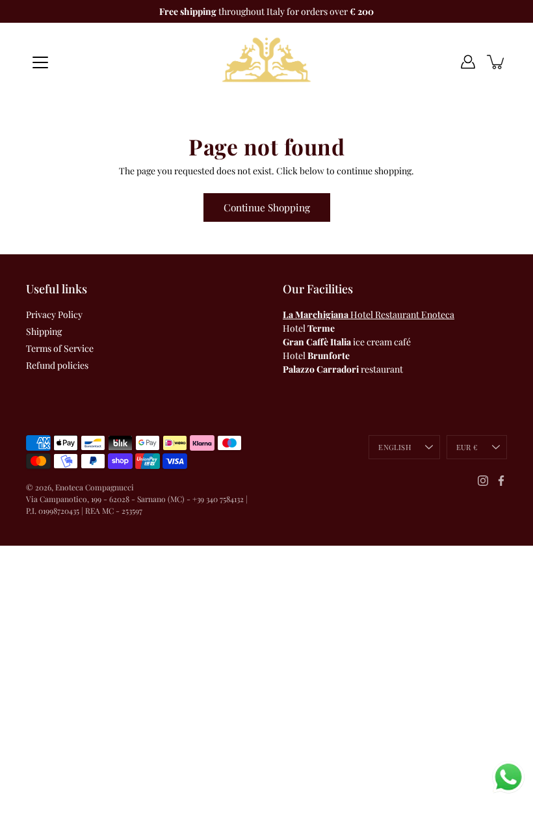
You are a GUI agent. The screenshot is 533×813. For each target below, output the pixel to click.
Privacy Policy (54, 314)
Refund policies (57, 365)
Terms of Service (60, 348)
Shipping (44, 331)
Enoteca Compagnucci (94, 487)
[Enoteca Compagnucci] (266, 61)
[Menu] (40, 62)
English (394, 447)
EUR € (467, 447)
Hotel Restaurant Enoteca (368, 314)
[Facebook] (501, 480)
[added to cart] (496, 61)
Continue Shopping (267, 207)
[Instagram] (483, 480)
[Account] (468, 61)
